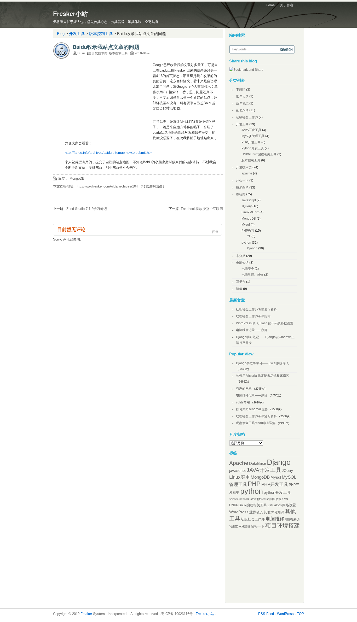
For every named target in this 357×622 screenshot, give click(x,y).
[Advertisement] (109, 100)
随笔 (239, 289)
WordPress (239, 512)
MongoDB (77, 178)
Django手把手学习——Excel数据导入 (262, 363)
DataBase (257, 463)
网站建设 (244, 526)
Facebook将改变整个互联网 (202, 209)
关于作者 (286, 5)
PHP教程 (247, 230)
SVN (285, 499)
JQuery (246, 206)
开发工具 (77, 33)
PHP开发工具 (251, 142)
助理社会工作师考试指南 (253, 316)
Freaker (86, 614)
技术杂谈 (242, 187)
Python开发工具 (252, 148)
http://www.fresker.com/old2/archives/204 (107, 186)
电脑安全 (247, 269)
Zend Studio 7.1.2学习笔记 (86, 209)
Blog (61, 33)
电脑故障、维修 (252, 275)
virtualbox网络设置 (282, 505)
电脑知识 (242, 263)
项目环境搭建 (282, 525)
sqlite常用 (243, 402)
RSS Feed (266, 614)
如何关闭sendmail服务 (252, 409)
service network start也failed (247, 499)
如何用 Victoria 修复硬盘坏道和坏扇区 (262, 376)
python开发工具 (277, 492)
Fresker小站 (70, 13)
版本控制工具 (101, 33)
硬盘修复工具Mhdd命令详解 (255, 423)
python (246, 242)
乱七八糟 (242, 110)
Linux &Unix (250, 212)
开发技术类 (99, 53)
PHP (254, 483)
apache (246, 173)
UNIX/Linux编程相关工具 (259, 154)
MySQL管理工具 (252, 136)
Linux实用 (239, 477)
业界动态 (242, 103)
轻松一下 (257, 526)
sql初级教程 (273, 499)
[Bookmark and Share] (246, 70)
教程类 (240, 194)
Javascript (248, 200)
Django (252, 248)
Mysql (245, 224)
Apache (238, 463)
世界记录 (242, 96)
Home (270, 5)
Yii (249, 236)
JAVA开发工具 (251, 130)
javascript (237, 470)
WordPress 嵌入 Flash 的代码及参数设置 (264, 323)
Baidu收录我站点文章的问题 (106, 47)
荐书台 (240, 282)
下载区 (240, 89)
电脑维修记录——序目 (251, 330)
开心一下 (242, 180)
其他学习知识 (274, 512)
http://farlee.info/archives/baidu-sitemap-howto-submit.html (109, 153)
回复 (215, 232)
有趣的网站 (244, 388)
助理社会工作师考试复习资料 (256, 309)
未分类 (240, 256)
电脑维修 (275, 518)
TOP (300, 614)
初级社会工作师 (247, 117)
